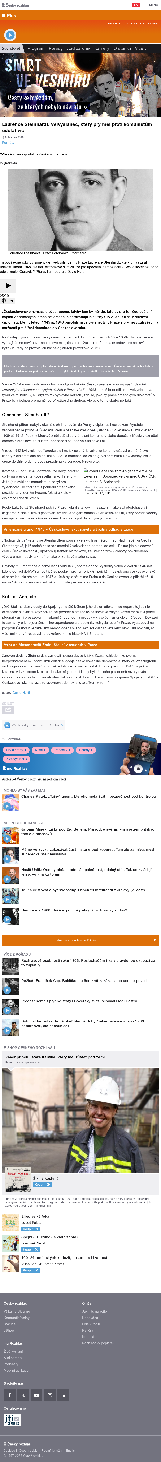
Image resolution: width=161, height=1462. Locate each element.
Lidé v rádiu (91, 1324)
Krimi (39, 750)
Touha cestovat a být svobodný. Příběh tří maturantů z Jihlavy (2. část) (83, 890)
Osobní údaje (28, 1450)
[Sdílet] (11, 301)
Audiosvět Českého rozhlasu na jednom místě (34, 779)
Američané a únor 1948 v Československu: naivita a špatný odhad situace (69, 529)
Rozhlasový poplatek (98, 1343)
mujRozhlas (11, 739)
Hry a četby (14, 750)
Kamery (153, 23)
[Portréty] (80, 85)
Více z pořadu (17, 954)
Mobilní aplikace (16, 1370)
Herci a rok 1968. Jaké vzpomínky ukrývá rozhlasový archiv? (74, 910)
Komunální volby (17, 1318)
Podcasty (11, 1364)
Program (114, 23)
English (71, 1450)
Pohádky (61, 750)
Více (141, 48)
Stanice (10, 1324)
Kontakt (88, 1337)
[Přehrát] (8, 286)
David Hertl (21, 693)
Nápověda (90, 1318)
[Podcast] (4, 301)
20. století (11, 48)
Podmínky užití (52, 1450)
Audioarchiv (135, 23)
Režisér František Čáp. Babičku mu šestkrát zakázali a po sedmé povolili (84, 981)
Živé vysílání (15, 759)
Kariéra (87, 1330)
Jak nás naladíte (94, 1312)
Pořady (56, 48)
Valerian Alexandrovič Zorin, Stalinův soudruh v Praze (50, 645)
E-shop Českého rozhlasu (29, 1048)
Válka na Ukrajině (17, 1312)
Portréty (8, 143)
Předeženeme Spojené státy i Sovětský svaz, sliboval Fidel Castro (79, 1001)
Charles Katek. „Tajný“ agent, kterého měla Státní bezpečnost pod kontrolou (88, 796)
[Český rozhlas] (15, 5)
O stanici (122, 48)
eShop (9, 1330)
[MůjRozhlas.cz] (8, 164)
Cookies (9, 1450)
